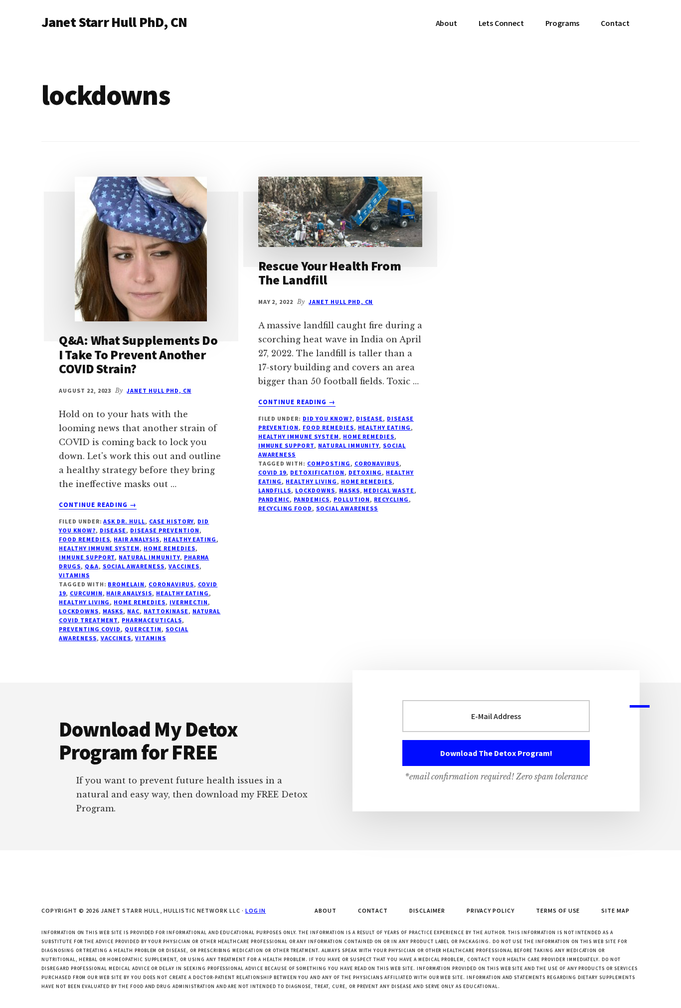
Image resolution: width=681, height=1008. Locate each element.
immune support (87, 557)
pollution (352, 499)
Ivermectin (189, 602)
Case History (171, 521)
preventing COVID (90, 629)
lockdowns (79, 611)
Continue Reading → (98, 505)
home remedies (139, 602)
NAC (133, 611)
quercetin (143, 629)
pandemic (274, 499)
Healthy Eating (190, 539)
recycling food (285, 508)
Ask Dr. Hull (124, 521)
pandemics (312, 499)
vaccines (116, 638)
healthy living (84, 602)
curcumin (86, 593)
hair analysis (129, 593)
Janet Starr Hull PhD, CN (114, 22)
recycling (391, 499)
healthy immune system (99, 548)
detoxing (365, 472)
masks (113, 611)
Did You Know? (327, 418)
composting (328, 463)
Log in (255, 910)
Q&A (92, 566)
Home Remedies (169, 548)
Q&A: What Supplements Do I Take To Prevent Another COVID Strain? (138, 354)
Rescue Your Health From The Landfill (329, 272)
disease (113, 530)
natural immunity (149, 557)
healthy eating (182, 593)
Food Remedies (84, 539)
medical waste (388, 490)
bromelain (126, 584)
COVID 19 (272, 472)
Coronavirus (171, 584)
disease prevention (164, 530)
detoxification (317, 472)
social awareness (134, 566)
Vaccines (184, 566)
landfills (275, 490)
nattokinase (166, 611)
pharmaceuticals (151, 620)
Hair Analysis (136, 539)
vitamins (74, 575)
